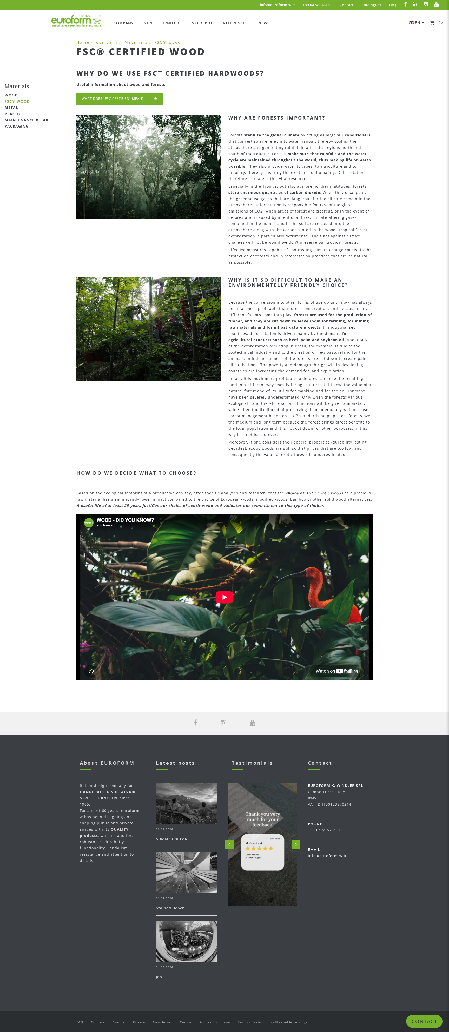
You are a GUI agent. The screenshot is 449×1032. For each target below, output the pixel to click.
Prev (229, 844)
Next (296, 844)
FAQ (392, 4)
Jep (159, 976)
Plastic (13, 113)
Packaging (17, 126)
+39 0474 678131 (317, 4)
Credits (119, 1022)
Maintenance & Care (28, 119)
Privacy (139, 1022)
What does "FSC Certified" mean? (113, 98)
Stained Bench (170, 907)
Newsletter (162, 1022)
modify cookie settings (288, 1022)
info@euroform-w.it (277, 4)
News (264, 23)
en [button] (418, 22)
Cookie (186, 1022)
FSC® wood (17, 101)
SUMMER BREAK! (172, 838)
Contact (347, 4)
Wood (11, 94)
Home (83, 42)
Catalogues (371, 4)
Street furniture (163, 23)
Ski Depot (202, 23)
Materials (136, 42)
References (235, 23)
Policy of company (214, 1022)
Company (124, 23)
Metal (11, 107)
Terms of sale (249, 1022)
